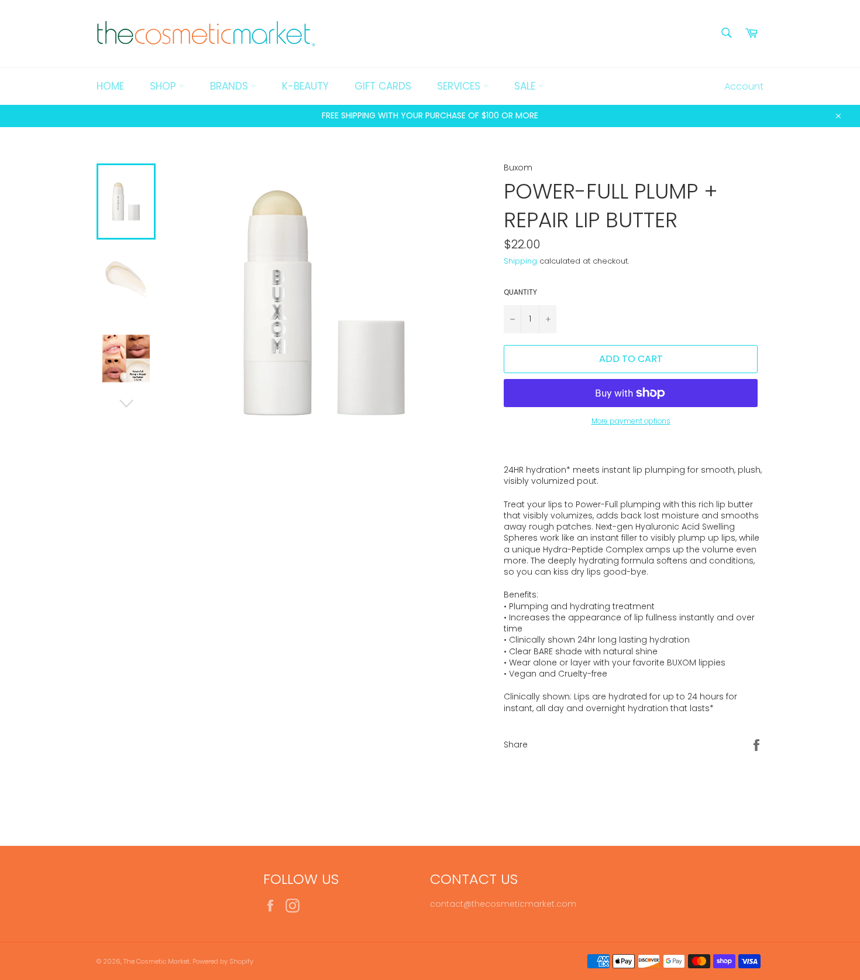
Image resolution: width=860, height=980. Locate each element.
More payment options (630, 421)
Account (743, 86)
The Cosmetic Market (156, 961)
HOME (110, 86)
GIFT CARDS (383, 86)
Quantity (520, 292)
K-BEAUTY (305, 86)
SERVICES (460, 86)
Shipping (520, 261)
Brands (230, 86)
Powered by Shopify (222, 961)
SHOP (164, 86)
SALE (526, 86)
